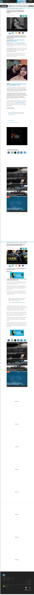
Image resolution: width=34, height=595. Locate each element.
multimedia (30, 3)
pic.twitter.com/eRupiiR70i (15, 300)
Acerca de (30, 580)
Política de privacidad (28, 581)
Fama (19, 3)
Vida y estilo (22, 3)
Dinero (14, 3)
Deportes (17, 3)
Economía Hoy (5, 3)
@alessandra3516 (11, 112)
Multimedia (3, 580)
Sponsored (7, 580)
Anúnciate (30, 579)
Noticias (9, 3)
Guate (11, 3)
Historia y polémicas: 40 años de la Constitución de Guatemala (14, 209)
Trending (26, 3)
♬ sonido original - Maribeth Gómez (13, 122)
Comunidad (21, 8)
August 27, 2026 (22, 302)
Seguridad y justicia (23, 242)
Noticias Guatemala (11, 8)
